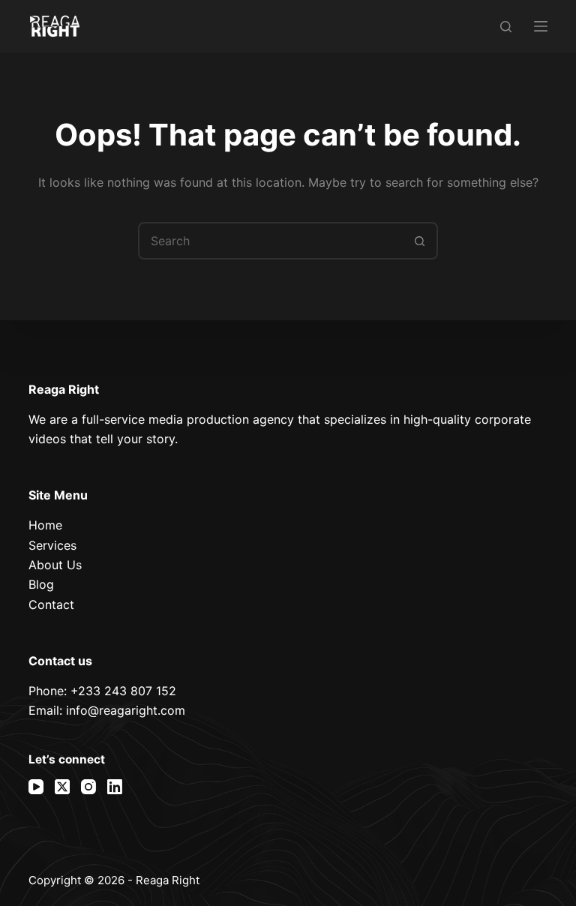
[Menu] (541, 26)
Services (52, 545)
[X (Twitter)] (62, 786)
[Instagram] (88, 786)
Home (45, 525)
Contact (51, 604)
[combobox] (271, 241)
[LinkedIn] (114, 786)
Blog (41, 584)
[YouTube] (36, 786)
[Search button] (419, 241)
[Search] (506, 26)
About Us (55, 564)
